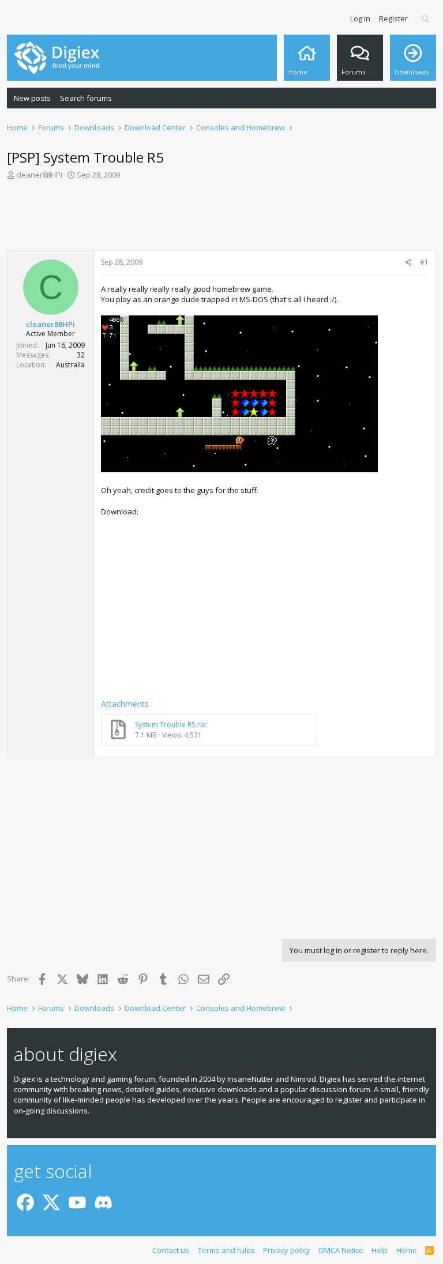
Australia (70, 365)
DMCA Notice (341, 1250)
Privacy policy (286, 1250)
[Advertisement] (221, 218)
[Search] (426, 18)
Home (406, 1250)
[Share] (408, 262)
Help (379, 1250)
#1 (424, 262)
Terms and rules (226, 1250)
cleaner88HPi (39, 175)
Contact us (170, 1250)
